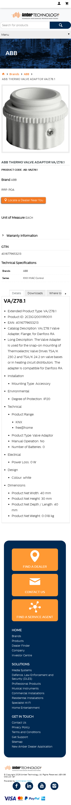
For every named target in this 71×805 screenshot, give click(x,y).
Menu (5, 34)
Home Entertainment (26, 707)
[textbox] (25, 25)
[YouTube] (42, 786)
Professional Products (26, 683)
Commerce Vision (24, 781)
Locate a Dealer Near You (25, 200)
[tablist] (35, 410)
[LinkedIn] (29, 786)
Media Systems (22, 670)
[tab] (16, 293)
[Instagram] (54, 786)
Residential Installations (27, 698)
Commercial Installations (28, 693)
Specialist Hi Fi (21, 702)
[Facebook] (17, 786)
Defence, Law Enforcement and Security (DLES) (32, 676)
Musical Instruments (25, 688)
